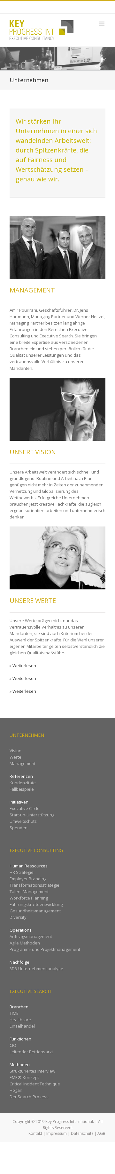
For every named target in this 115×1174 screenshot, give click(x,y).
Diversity (18, 917)
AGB (101, 1133)
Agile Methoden (25, 943)
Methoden (20, 1064)
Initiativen (19, 802)
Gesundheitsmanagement (35, 911)
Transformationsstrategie (34, 885)
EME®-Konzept (24, 1077)
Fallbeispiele (22, 789)
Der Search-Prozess (29, 1097)
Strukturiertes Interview (32, 1071)
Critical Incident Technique (35, 1084)
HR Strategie (22, 872)
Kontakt (35, 1133)
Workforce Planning (29, 898)
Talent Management (29, 891)
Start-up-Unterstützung (32, 815)
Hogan (16, 1090)
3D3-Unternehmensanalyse (36, 968)
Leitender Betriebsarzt (31, 1052)
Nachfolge (19, 962)
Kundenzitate (23, 783)
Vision (15, 750)
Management (22, 763)
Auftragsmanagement (31, 936)
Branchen (19, 1007)
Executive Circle (25, 808)
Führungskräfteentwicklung (36, 904)
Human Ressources (29, 866)
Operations (21, 930)
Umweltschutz (23, 821)
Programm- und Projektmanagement (45, 949)
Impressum (56, 1133)
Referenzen (21, 776)
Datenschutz (82, 1133)
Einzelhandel (22, 1026)
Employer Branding (28, 879)
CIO (13, 1045)
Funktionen (20, 1039)
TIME (14, 1013)
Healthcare (20, 1019)
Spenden (18, 827)
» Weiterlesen (23, 665)
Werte (15, 757)
